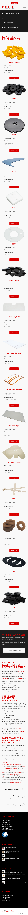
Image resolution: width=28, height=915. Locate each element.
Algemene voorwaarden (15, 910)
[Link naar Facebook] (25, 913)
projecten (17, 691)
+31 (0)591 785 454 (8, 825)
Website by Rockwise (10, 911)
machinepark (21, 671)
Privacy (22, 910)
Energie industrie (6, 900)
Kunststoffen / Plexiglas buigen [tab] (13, 805)
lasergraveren (20, 678)
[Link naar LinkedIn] (18, 913)
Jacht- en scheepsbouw (7, 895)
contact (14, 770)
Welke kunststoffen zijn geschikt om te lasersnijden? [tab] (15, 797)
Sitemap (3, 911)
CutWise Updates (17, 1)
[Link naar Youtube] (23, 913)
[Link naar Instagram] (20, 913)
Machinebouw (5, 894)
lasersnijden (5, 678)
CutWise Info (10, 1)
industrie (22, 731)
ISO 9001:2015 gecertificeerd (16, 680)
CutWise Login (14, 3)
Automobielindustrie (6, 897)
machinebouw (19, 729)
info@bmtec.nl (8, 826)
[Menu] (24, 7)
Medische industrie (6, 899)
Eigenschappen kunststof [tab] (12, 789)
